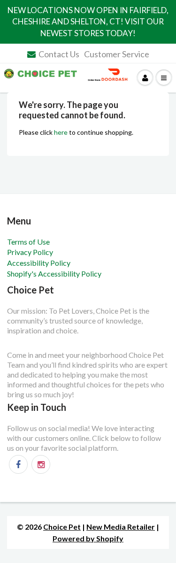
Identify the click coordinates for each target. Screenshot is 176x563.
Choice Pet (62, 526)
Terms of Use (28, 241)
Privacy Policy (30, 251)
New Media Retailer (120, 526)
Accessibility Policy (38, 262)
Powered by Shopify (88, 538)
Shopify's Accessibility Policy (54, 273)
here (61, 132)
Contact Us (58, 54)
